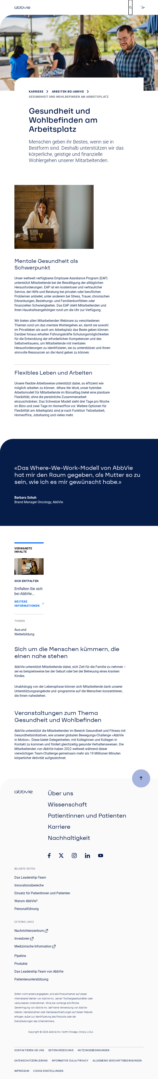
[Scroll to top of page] (141, 778)
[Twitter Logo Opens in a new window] (61, 855)
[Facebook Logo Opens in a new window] (49, 855)
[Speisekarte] (143, 7)
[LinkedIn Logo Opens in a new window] (87, 855)
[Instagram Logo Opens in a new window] (74, 855)
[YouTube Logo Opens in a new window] (100, 855)
